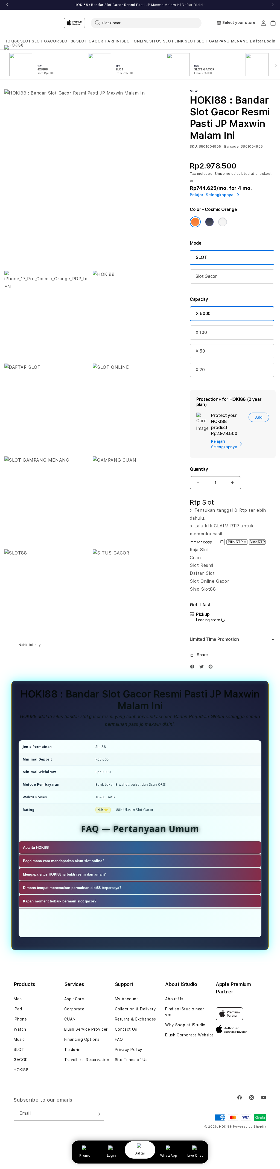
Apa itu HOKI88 (36, 847)
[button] (12, 41)
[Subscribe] (98, 1114)
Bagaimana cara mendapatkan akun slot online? (63, 861)
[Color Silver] (222, 222)
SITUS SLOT (161, 41)
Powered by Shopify (249, 1126)
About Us (174, 999)
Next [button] (273, 5)
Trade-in (72, 1049)
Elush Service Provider (86, 1029)
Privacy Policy (128, 1049)
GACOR (21, 1059)
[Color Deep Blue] (209, 222)
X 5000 (203, 313)
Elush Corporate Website (189, 1035)
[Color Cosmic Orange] (195, 221)
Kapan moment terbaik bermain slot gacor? (60, 901)
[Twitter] (203, 668)
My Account (126, 999)
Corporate (74, 1009)
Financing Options (82, 1039)
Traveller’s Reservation (86, 1059)
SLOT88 (67, 41)
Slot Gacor (206, 276)
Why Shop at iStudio (185, 1025)
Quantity (199, 469)
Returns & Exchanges (135, 1019)
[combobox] (146, 23)
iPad (18, 1009)
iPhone (20, 1019)
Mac (18, 999)
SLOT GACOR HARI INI (98, 41)
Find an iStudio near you (184, 1012)
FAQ (119, 1039)
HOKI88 (12, 41)
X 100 (201, 332)
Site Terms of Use (132, 1059)
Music (19, 1039)
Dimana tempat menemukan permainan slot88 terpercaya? (72, 888)
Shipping (223, 174)
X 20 (200, 369)
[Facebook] (193, 668)
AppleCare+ (75, 999)
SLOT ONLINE (135, 41)
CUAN (69, 1019)
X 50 (200, 351)
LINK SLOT (185, 41)
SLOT (25, 41)
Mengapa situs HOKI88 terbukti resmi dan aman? (64, 874)
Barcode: (232, 146)
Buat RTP (257, 542)
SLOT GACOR (45, 41)
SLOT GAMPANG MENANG (223, 41)
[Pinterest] (212, 668)
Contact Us (126, 1029)
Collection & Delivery (135, 1009)
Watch (20, 1029)
